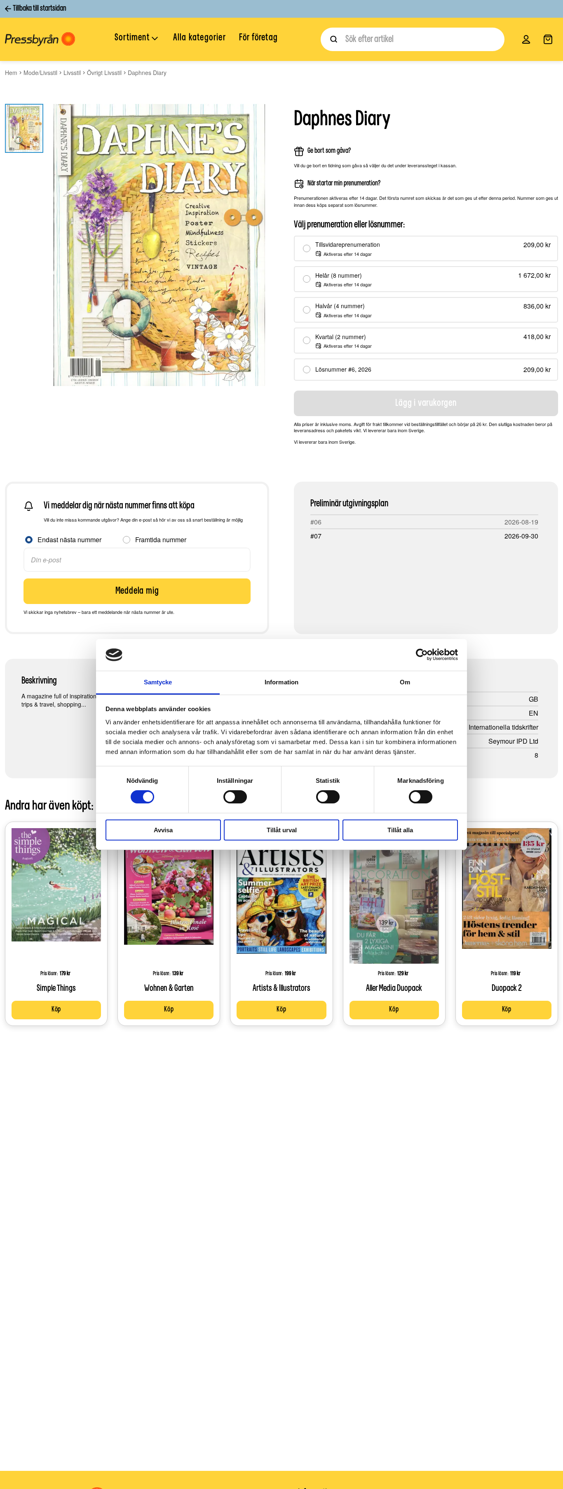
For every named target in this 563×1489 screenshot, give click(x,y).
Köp (56, 1010)
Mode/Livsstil (40, 72)
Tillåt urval (282, 829)
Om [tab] (405, 682)
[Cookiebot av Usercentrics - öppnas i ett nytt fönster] (422, 655)
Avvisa (163, 829)
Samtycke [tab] (158, 682)
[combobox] (412, 39)
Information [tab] (281, 682)
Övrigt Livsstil (104, 72)
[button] (137, 38)
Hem (11, 72)
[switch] (235, 796)
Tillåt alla (400, 829)
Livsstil (72, 72)
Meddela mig (137, 591)
